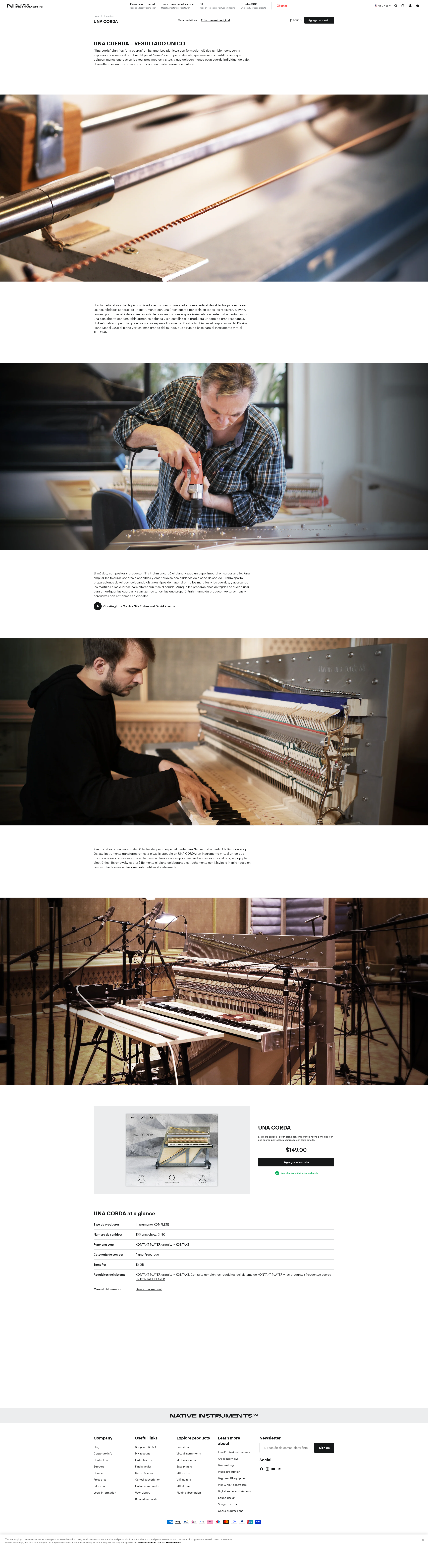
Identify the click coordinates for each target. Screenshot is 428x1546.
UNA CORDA (106, 21)
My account (142, 1453)
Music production (229, 1471)
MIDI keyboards (186, 1460)
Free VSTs (183, 1447)
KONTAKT (182, 1244)
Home (97, 16)
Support (99, 1466)
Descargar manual (149, 1289)
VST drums (183, 1486)
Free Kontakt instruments (234, 1452)
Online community (147, 1486)
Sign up (324, 1447)
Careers (98, 1473)
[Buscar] (396, 5)
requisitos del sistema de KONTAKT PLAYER (252, 1274)
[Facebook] (261, 1469)
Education (100, 1486)
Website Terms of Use (149, 1542)
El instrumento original (215, 20)
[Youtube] (273, 1469)
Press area (100, 1479)
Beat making (226, 1465)
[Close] (422, 1540)
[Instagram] (267, 1469)
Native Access (144, 1473)
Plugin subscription (189, 1492)
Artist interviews (228, 1458)
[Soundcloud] (279, 1469)
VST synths (183, 1473)
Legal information (105, 1492)
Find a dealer (143, 1466)
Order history (143, 1460)
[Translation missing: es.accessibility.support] (403, 5)
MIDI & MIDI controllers (232, 1484)
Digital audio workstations (234, 1491)
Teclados (109, 16)
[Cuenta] (410, 5)
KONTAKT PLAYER (148, 1244)
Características (187, 20)
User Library (142, 1492)
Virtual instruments (189, 1453)
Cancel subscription (147, 1479)
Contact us (101, 1460)
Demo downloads (146, 1499)
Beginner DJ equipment (232, 1478)
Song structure (227, 1504)
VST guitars (184, 1479)
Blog (96, 1447)
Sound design (227, 1497)
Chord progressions (230, 1510)
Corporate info (103, 1453)
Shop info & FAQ (145, 1447)
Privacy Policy (173, 1542)
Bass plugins (184, 1466)
